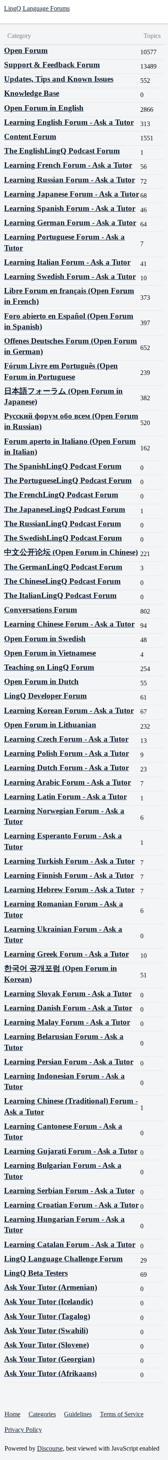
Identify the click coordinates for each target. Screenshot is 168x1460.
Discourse (50, 1448)
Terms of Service (122, 1414)
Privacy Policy (23, 1429)
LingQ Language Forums (37, 8)
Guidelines (78, 1414)
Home (12, 1414)
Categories (42, 1414)
